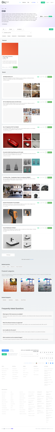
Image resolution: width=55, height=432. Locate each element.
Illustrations (11, 299)
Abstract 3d (14, 36)
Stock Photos (23, 299)
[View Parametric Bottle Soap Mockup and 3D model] (27, 162)
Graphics (16, 299)
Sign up (52, 2)
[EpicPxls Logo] (5, 2)
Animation (4, 299)
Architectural (29, 36)
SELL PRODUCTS (5, 350)
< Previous (8, 254)
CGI (4, 29)
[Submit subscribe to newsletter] (37, 354)
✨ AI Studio (33, 2)
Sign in (48, 2)
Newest (11, 29)
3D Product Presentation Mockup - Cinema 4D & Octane (8, 56)
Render (9, 36)
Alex (4, 57)
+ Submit (51, 29)
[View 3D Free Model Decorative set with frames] (27, 112)
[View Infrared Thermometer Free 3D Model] (27, 213)
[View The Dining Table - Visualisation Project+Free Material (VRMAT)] (27, 187)
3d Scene (4, 36)
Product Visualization (21, 36)
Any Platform (20, 29)
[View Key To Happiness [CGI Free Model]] (27, 137)
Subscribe (31, 259)
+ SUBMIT (4, 354)
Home (3, 8)
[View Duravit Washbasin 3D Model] (27, 238)
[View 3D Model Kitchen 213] (27, 87)
